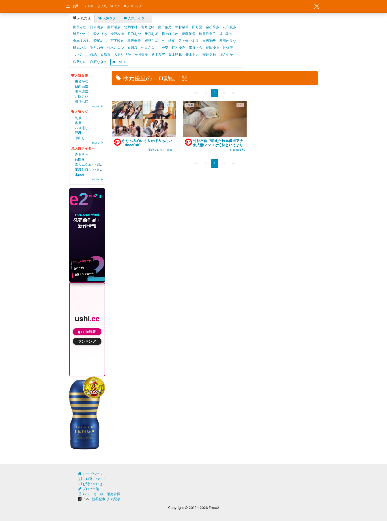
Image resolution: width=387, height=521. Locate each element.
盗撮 (78, 123)
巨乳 (78, 133)
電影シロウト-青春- (90, 169)
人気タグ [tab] (109, 18)
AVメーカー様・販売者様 (101, 494)
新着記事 (98, 499)
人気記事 (113, 499)
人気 (103, 6)
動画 (90, 6)
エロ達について (94, 479)
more (96, 106)
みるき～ (81, 154)
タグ (116, 6)
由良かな (81, 81)
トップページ (92, 474)
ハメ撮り (81, 128)
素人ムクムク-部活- (90, 164)
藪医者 (80, 159)
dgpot (79, 174)
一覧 (119, 62)
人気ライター (136, 6)
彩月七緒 (81, 101)
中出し (80, 138)
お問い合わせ (92, 484)
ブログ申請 (90, 489)
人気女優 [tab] (83, 18)
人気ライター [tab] (137, 18)
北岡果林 (81, 96)
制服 (78, 118)
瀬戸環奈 (81, 91)
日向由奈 (81, 86)
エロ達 (72, 6)
